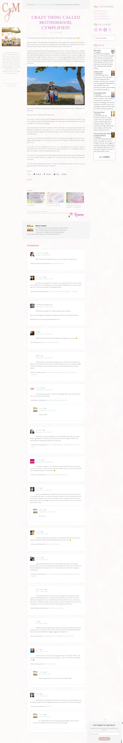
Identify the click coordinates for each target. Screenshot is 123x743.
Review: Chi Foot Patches (52, 544)
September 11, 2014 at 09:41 (44, 462)
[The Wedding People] (113, 97)
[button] (104, 725)
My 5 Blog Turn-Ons (49, 664)
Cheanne (38, 460)
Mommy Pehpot (40, 253)
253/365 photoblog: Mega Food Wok (57, 400)
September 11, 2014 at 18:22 (44, 334)
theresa (38, 531)
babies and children (40, 213)
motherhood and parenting (64, 213)
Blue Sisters (97, 50)
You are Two (48, 706)
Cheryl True (39, 430)
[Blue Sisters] (113, 54)
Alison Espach (98, 94)
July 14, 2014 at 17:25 (42, 559)
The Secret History (99, 112)
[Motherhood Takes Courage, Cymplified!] (55, 197)
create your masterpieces (101, 16)
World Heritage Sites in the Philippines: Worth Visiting (58, 636)
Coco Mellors (97, 52)
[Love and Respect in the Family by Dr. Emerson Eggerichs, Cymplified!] (75, 197)
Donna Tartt (98, 113)
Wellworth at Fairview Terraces (50, 342)
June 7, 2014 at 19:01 (42, 696)
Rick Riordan (98, 137)
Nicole (37, 488)
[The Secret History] (113, 116)
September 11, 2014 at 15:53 (44, 358)
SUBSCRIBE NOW (104, 738)
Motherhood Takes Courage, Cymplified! (53, 204)
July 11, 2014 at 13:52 (42, 591)
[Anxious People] (113, 75)
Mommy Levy (39, 277)
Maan (37, 649)
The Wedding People (100, 93)
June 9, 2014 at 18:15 (45, 716)
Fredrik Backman (98, 73)
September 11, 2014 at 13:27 (44, 432)
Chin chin (38, 557)
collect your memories (100, 13)
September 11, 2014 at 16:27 (47, 410)
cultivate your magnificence (101, 18)
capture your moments (41, 211)
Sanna (37, 694)
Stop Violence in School (56, 608)
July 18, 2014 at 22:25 (42, 533)
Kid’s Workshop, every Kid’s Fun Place (56, 475)
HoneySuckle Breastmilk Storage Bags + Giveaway (62, 291)
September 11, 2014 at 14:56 (44, 390)
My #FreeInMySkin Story (57, 263)
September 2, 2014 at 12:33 (47, 512)
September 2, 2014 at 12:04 (44, 490)
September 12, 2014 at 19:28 (44, 279)
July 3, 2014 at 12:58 (44, 674)
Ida (37, 621)
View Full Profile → (11, 77)
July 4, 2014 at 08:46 (41, 623)
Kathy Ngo (39, 388)
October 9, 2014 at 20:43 (43, 255)
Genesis (14, 86)
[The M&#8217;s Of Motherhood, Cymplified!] (36, 197)
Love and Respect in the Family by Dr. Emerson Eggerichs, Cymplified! (74, 205)
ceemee (11, 50)
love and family (51, 213)
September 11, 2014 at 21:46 (44, 307)
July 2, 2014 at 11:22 (41, 651)
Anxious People (98, 71)
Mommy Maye (40, 589)
